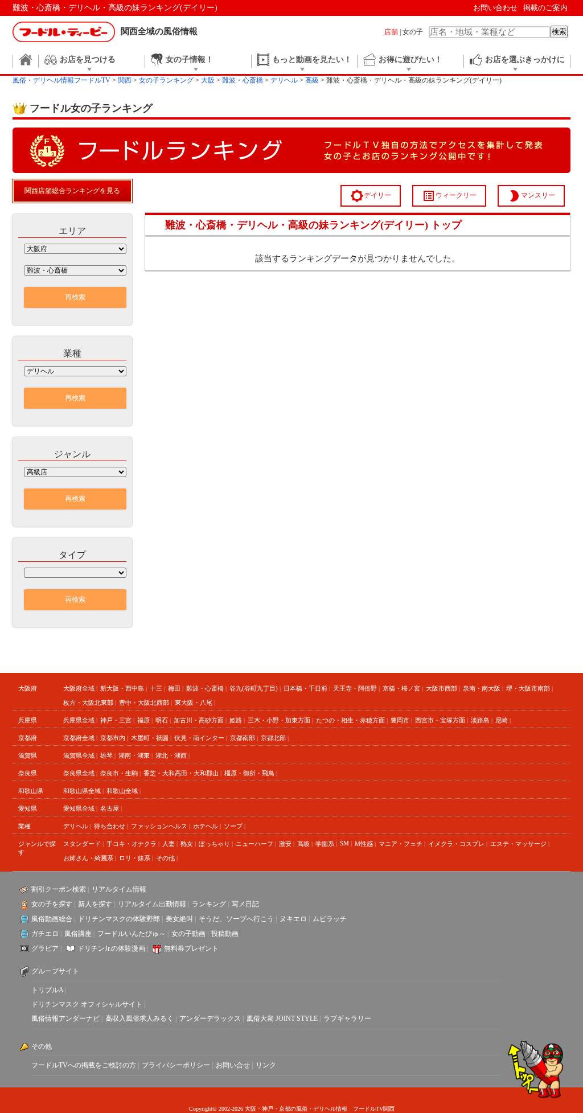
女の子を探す (51, 904)
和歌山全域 (122, 790)
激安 (285, 843)
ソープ (233, 826)
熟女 (186, 843)
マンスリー (531, 196)
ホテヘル (205, 826)
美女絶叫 (179, 919)
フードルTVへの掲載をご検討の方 (83, 1065)
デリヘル (75, 826)
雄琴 (106, 755)
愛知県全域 (79, 808)
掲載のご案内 (545, 7)
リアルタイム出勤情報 (152, 904)
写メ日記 (245, 904)
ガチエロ (45, 934)
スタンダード (82, 843)
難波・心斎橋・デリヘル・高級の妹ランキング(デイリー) (115, 7)
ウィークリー (449, 196)
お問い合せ (233, 1065)
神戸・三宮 (116, 720)
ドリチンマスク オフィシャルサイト (86, 1004)
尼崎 (501, 720)
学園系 (324, 843)
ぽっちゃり (214, 843)
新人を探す (95, 904)
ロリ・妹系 (134, 858)
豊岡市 (400, 720)
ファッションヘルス (159, 826)
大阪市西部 (441, 688)
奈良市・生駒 (119, 773)
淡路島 (480, 720)
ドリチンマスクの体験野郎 (119, 919)
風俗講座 (78, 934)
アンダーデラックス (210, 1018)
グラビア (45, 948)
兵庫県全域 (79, 720)
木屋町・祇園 (150, 737)
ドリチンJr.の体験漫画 (111, 948)
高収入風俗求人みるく (139, 1018)
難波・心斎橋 (205, 688)
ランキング (209, 904)
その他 (165, 858)
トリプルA (47, 990)
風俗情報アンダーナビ (65, 1018)
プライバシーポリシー (176, 1065)
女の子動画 (188, 934)
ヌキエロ (293, 919)
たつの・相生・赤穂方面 (350, 720)
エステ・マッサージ (518, 843)
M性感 (364, 843)
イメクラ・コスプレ (456, 843)
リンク (266, 1065)
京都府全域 (79, 737)
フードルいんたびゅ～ (131, 934)
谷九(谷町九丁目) (253, 688)
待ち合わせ (109, 826)
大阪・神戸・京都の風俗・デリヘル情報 (296, 1109)
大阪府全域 (79, 688)
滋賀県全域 (79, 755)
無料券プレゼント (191, 948)
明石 (161, 720)
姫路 (235, 720)
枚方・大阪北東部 (88, 702)
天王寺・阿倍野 (355, 688)
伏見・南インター (199, 737)
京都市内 (112, 737)
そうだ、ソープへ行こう (236, 919)
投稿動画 (225, 934)
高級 (303, 843)
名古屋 (109, 808)
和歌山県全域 (82, 790)
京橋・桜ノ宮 (401, 688)
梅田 (174, 688)
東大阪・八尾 (193, 702)
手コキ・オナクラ (131, 843)
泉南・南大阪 (481, 688)
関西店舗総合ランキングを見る (72, 191)
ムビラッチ (330, 919)
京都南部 (242, 737)
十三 (156, 688)
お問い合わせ (495, 7)
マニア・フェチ (400, 843)
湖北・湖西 (171, 755)
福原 (143, 720)
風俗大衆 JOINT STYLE (282, 1018)
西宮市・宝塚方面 (440, 720)
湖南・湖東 (134, 755)
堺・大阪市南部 (528, 688)
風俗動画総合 (51, 919)
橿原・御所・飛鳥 (249, 773)
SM (344, 843)
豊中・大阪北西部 (144, 702)
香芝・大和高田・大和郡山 (181, 773)
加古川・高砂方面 (199, 720)
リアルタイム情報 (119, 889)
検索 (559, 31)
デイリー (370, 196)
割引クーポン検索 (58, 889)
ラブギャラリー (347, 1018)
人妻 (168, 843)
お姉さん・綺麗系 (88, 858)
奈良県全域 (79, 773)
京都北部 (273, 737)
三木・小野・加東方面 (279, 720)
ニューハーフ (254, 843)
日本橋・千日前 (305, 688)
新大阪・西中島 (122, 688)
